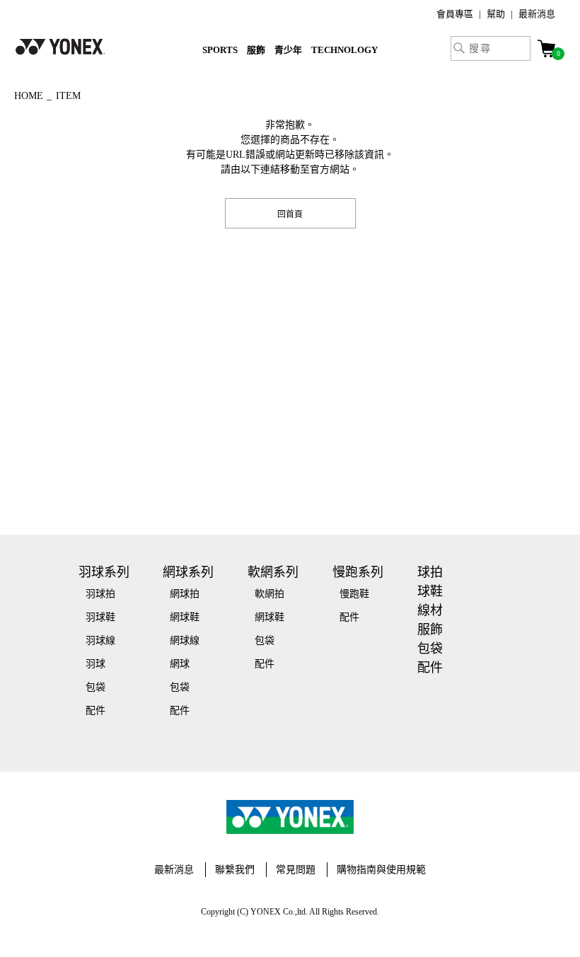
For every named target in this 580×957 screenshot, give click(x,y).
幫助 (496, 13)
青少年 (288, 50)
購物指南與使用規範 (381, 869)
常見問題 (295, 869)
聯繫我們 (235, 869)
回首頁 (290, 213)
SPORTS (220, 50)
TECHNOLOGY (344, 50)
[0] (546, 48)
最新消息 (536, 13)
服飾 (256, 50)
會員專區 (454, 13)
